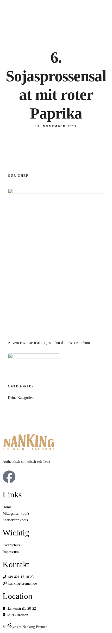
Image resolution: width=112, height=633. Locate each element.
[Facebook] (9, 476)
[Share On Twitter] (22, 612)
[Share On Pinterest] (31, 612)
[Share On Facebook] (14, 612)
